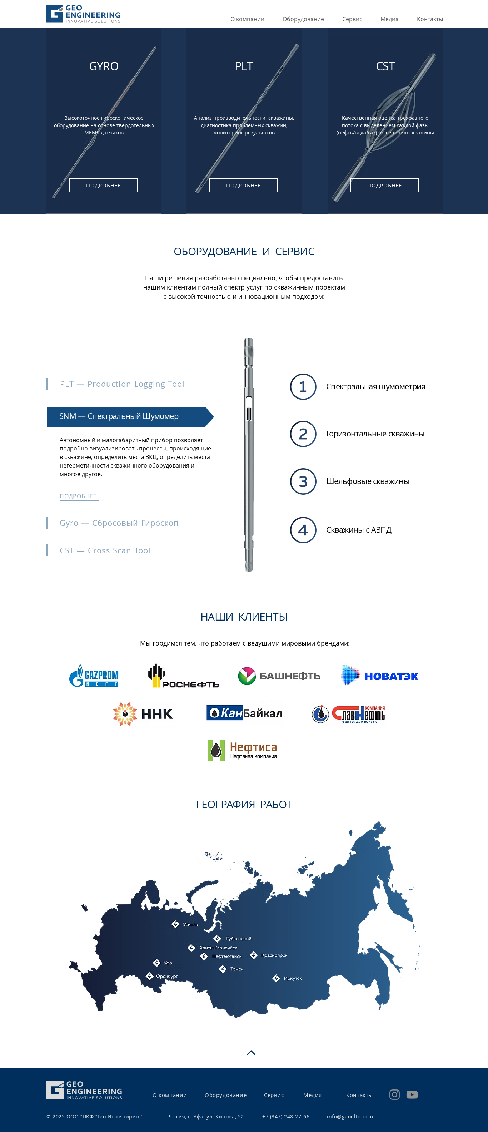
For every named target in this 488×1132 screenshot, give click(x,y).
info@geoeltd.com (350, 1116)
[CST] (258, 579)
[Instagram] (395, 1095)
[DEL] (240, 579)
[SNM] (246, 579)
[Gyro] (252, 579)
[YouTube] (412, 1095)
